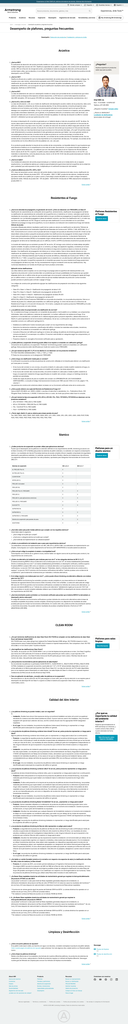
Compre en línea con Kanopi (73, 991)
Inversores (12, 981)
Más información (102, 646)
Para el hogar (69, 993)
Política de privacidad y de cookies (73, 1002)
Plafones (39, 979)
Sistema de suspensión (44, 984)
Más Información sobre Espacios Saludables (106, 738)
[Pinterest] (105, 979)
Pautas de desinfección (104, 954)
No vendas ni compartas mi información (98, 1002)
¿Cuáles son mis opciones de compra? (20, 993)
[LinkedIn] (116, 979)
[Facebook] (95, 979)
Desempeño (40, 991)
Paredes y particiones (43, 981)
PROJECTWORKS (70, 984)
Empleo (11, 984)
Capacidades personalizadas (45, 988)
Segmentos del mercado (16, 991)
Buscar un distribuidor (72, 981)
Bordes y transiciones (43, 986)
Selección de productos (58, 37)
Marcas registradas (24, 1002)
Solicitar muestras (70, 986)
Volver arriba (86, 185)
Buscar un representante (72, 979)
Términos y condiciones (39, 1002)
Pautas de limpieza (103, 949)
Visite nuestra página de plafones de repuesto (26, 948)
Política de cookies (54, 1002)
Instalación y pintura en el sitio (77, 37)
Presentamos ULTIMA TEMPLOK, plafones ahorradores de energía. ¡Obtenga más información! (64, 1)
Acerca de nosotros (15, 979)
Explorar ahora (101, 219)
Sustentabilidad (13, 988)
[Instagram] (111, 979)
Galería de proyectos (71, 988)
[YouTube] (100, 979)
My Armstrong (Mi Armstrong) (111, 18)
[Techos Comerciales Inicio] (13, 11)
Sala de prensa (13, 986)
